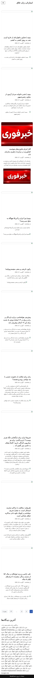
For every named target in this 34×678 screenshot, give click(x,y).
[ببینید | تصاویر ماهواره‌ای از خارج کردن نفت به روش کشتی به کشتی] (17, 22)
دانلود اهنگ (15, 661)
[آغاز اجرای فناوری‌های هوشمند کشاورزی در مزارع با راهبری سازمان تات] (17, 134)
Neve (22, 676)
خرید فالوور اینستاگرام (11, 637)
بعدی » (4, 611)
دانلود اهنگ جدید (14, 627)
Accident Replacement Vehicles (11, 670)
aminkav (27, 43)
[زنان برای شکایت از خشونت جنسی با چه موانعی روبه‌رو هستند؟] (17, 362)
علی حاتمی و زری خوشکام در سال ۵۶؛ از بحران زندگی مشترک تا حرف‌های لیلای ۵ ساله (17, 576)
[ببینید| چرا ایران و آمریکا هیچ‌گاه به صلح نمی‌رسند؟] (17, 203)
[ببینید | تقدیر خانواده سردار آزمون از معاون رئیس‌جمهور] (17, 79)
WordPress (13, 676)
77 (11, 611)
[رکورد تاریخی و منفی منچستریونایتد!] (17, 254)
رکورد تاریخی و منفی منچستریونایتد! (18, 269)
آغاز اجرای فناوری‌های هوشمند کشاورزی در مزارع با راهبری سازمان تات (18, 151)
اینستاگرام (22, 651)
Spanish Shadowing (7, 630)
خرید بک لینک (23, 627)
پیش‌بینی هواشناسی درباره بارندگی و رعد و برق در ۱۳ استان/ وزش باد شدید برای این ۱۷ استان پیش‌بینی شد (17, 320)
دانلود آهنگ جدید (6, 656)
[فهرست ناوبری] (3, 2)
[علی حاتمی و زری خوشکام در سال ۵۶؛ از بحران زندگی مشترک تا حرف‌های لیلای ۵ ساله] (17, 559)
